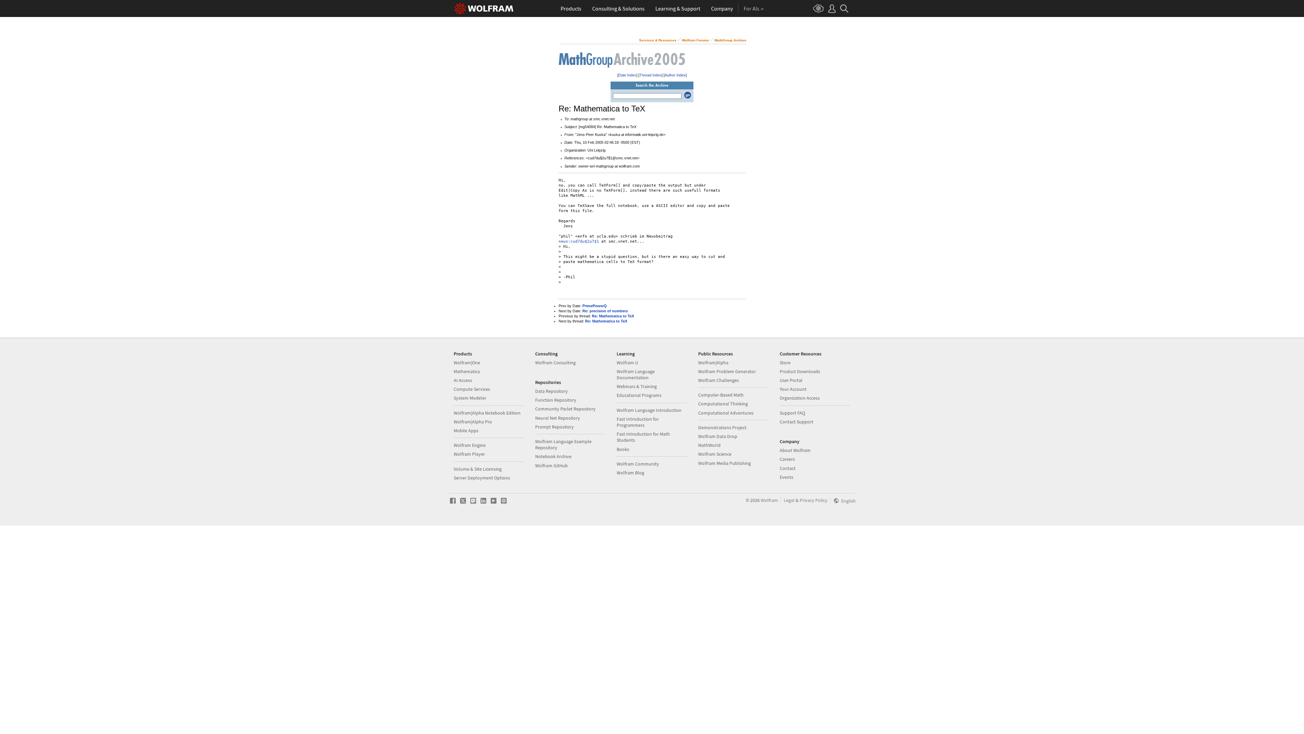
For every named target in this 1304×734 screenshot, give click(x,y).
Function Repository (555, 400)
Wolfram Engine (470, 445)
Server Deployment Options (482, 478)
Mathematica (467, 371)
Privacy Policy (814, 500)
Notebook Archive (553, 456)
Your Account (793, 389)
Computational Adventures (726, 413)
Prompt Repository (554, 427)
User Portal (791, 380)
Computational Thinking (723, 404)
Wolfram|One (467, 363)
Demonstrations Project (722, 427)
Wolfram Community (638, 464)
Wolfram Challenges (718, 380)
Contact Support (796, 422)
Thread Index (650, 75)
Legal (789, 500)
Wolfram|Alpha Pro (473, 422)
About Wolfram (795, 450)
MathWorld (709, 445)
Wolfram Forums (695, 40)
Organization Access (800, 398)
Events (786, 477)
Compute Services (472, 389)
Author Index (675, 75)
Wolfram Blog (630, 473)
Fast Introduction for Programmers (638, 422)
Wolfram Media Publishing (724, 463)
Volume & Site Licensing (478, 469)
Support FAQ (792, 413)
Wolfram (769, 500)
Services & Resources (657, 40)
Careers (787, 459)
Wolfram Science (714, 454)
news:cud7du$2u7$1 (579, 241)
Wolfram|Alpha (713, 363)
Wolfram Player (469, 454)
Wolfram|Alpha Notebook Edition (487, 413)
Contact (788, 468)
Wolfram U (627, 363)
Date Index (627, 75)
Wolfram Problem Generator (727, 371)
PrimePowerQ (594, 306)
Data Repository (551, 391)
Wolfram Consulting (555, 363)
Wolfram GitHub (551, 465)
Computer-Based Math (721, 395)
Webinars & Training (637, 386)
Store (785, 363)
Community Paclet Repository (565, 409)
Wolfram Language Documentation (636, 374)
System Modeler (470, 398)
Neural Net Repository (557, 418)
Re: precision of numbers (605, 311)
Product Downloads (800, 371)
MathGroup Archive (730, 40)
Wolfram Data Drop (717, 436)
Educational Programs (639, 395)
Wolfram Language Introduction (649, 410)
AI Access (463, 380)
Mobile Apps (466, 430)
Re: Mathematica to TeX (613, 316)
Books (623, 449)
